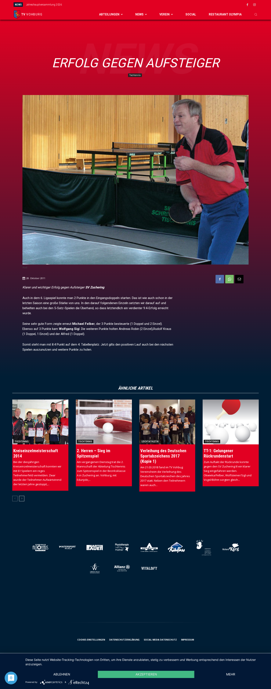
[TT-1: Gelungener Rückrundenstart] (231, 422)
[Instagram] (254, 5)
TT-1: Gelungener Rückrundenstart (218, 453)
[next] (153, 4)
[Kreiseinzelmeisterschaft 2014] (40, 422)
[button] (255, 14)
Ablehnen (61, 674)
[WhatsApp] (229, 279)
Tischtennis (135, 75)
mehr (230, 674)
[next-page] (21, 498)
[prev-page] (15, 498)
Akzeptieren (146, 674)
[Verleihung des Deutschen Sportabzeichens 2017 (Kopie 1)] (167, 422)
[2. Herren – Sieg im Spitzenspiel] (104, 422)
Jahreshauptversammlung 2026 (44, 4)
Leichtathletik (150, 441)
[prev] (147, 4)
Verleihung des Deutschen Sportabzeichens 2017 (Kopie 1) (163, 456)
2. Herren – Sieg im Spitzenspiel (93, 453)
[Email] (239, 279)
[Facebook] (247, 5)
